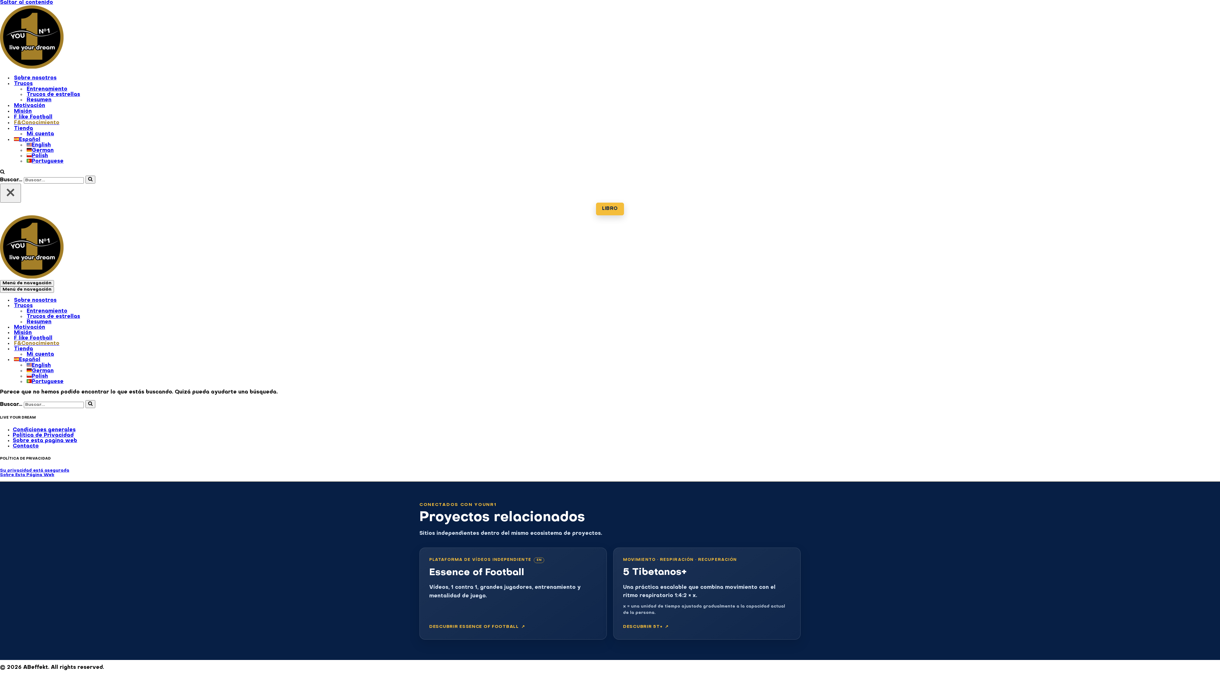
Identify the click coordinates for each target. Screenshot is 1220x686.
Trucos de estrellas (53, 94)
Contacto (26, 446)
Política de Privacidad (43, 435)
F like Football (33, 117)
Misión (23, 111)
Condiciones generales (44, 430)
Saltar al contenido (26, 2)
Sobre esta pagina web (45, 440)
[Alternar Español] (111, 360)
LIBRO (610, 209)
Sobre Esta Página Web (27, 475)
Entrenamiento (47, 89)
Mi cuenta (40, 134)
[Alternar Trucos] (111, 306)
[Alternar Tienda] (111, 349)
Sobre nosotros (35, 78)
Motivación (29, 105)
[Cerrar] (10, 193)
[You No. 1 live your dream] (32, 67)
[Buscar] (2, 172)
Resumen (39, 100)
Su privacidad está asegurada (34, 470)
